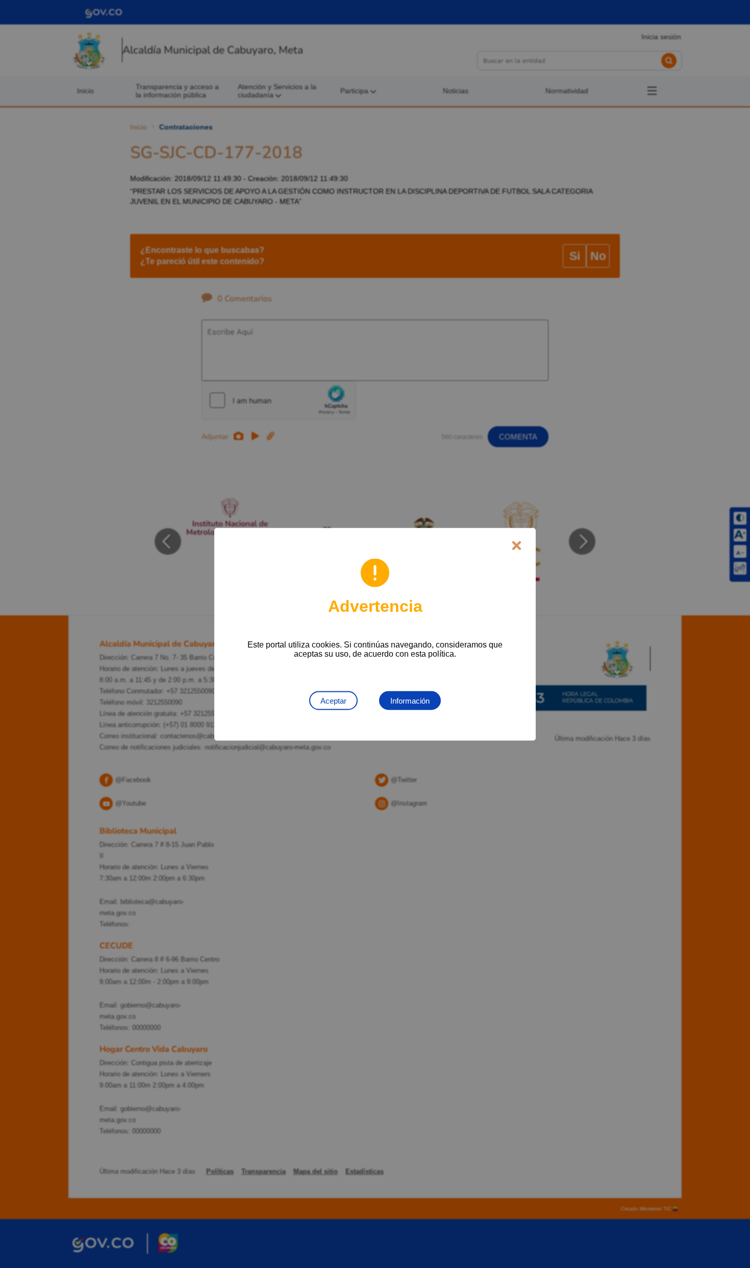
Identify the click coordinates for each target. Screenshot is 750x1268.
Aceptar (333, 700)
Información (410, 700)
